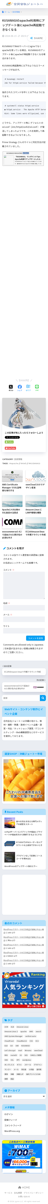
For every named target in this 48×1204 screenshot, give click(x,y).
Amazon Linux (22, 1027)
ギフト (19, 1064)
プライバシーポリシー (34, 1192)
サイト (6, 626)
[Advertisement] (24, 271)
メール (7, 614)
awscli (38, 1031)
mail (20, 1050)
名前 (6, 603)
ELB (6, 1046)
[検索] (43, 698)
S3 (21, 1055)
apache (14, 463)
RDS (6, 1055)
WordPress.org (12, 1131)
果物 (6, 1074)
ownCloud (38, 1050)
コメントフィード (12, 1125)
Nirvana (28, 1050)
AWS (24, 463)
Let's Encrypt (10, 1050)
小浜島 (31, 1069)
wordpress (26, 1060)
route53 (14, 1055)
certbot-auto (30, 1036)
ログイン (8, 1114)
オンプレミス (9, 1064)
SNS (6, 1060)
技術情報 (18, 459)
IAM (17, 1046)
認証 (12, 1079)
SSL (12, 1060)
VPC (18, 1060)
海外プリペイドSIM (33, 1074)
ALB (12, 1027)
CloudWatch (22, 1041)
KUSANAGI (35, 463)
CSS (31, 1041)
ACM (6, 1027)
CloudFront (9, 1041)
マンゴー (8, 1069)
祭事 (6, 1079)
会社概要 (18, 1192)
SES (26, 1055)
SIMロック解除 (35, 1055)
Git (11, 1046)
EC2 (37, 1041)
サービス (8, 1192)
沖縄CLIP (20, 1074)
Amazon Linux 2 (11, 1031)
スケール (28, 1064)
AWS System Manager (13, 1036)
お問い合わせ (24, 1196)
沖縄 (12, 1074)
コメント (8, 569)
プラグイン (38, 1064)
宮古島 (23, 1069)
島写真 (39, 1069)
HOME (25, 1187)
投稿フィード (10, 1119)
